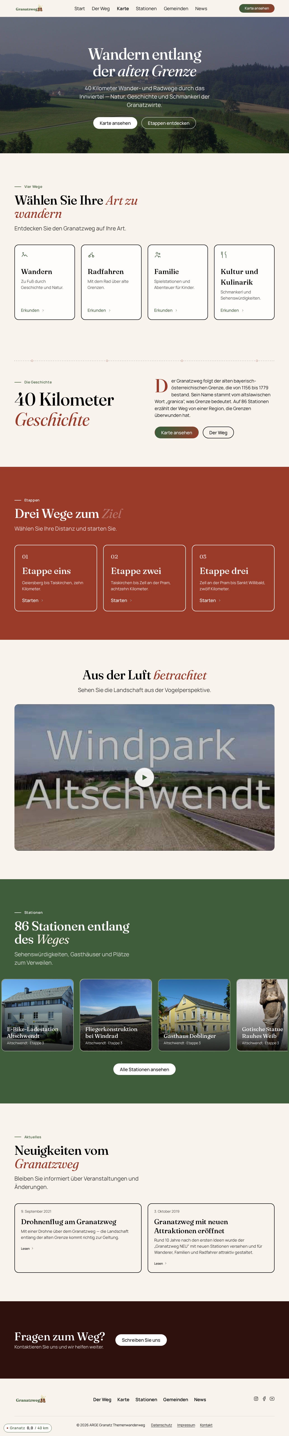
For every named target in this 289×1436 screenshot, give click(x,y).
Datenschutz (161, 1424)
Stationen (146, 8)
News (201, 8)
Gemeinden (176, 8)
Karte (123, 8)
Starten (30, 600)
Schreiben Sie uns (141, 1340)
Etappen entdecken (168, 123)
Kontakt (206, 1424)
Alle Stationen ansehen (144, 1069)
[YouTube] (272, 1399)
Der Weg (101, 8)
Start (80, 8)
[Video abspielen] (144, 777)
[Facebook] (264, 1399)
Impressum (186, 1424)
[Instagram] (256, 1399)
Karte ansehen (257, 8)
